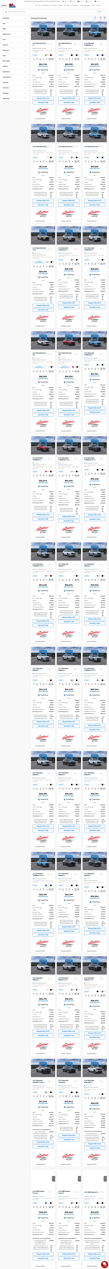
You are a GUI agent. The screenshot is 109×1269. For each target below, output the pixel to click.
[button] (53, 31)
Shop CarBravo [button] (46, 5)
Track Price (44, 70)
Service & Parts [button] (74, 5)
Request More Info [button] (43, 98)
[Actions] (52, 44)
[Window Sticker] (52, 59)
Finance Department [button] (85, 5)
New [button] (40, 5)
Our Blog (98, 5)
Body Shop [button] (66, 5)
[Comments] (50, 59)
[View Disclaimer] (47, 59)
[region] (43, 85)
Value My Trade (43, 102)
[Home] (36, 5)
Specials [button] (60, 5)
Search (100, 11)
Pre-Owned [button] (54, 5)
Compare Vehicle (40, 118)
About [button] (93, 5)
